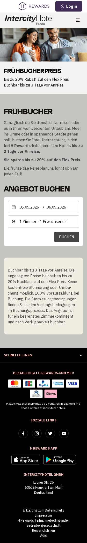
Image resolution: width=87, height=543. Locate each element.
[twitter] (50, 433)
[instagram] (37, 433)
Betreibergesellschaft (44, 525)
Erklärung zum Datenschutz (43, 510)
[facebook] (23, 433)
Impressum (43, 515)
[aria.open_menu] (77, 20)
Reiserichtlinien (43, 530)
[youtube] (64, 433)
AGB (43, 535)
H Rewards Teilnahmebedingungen (44, 520)
